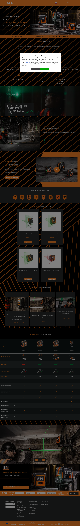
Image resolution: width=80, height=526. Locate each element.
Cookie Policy (28, 62)
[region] (40, 62)
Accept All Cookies (45, 68)
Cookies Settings (35, 68)
